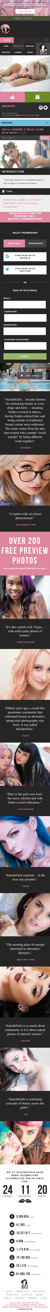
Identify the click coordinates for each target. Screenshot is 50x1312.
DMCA (18, 1303)
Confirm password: (16, 340)
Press (32, 1298)
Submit (25, 356)
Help (8, 1298)
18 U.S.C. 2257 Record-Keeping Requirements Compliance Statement (24, 1305)
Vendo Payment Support (41, 1307)
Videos (18, 52)
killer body (31, 203)
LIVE (44, 1298)
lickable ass (10, 207)
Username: (10, 311)
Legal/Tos (12, 1303)
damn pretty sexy (13, 203)
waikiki (8, 106)
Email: (7, 298)
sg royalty (35, 200)
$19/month (36, 243)
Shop (30, 52)
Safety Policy (35, 1303)
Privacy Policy (26, 1303)
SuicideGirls (43, 46)
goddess (23, 200)
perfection (10, 200)
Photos (6, 52)
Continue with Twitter (25, 270)
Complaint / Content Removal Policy (13, 1307)
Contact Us (28, 1307)
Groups (30, 46)
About (20, 1298)
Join (6, 46)
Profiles (18, 46)
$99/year (14, 243)
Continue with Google (25, 256)
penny (24, 133)
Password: (10, 325)
